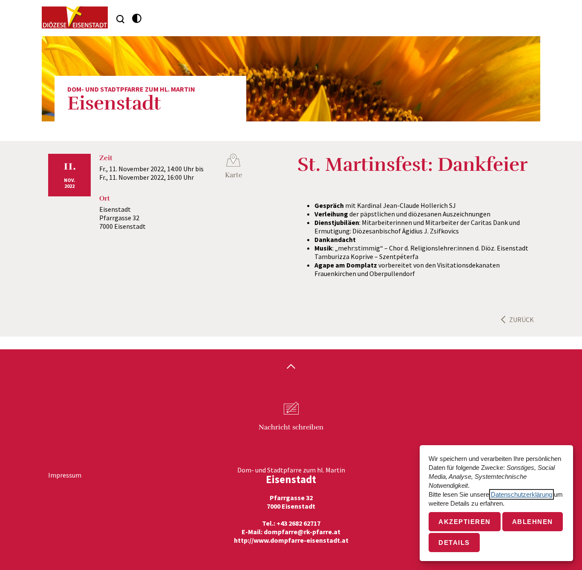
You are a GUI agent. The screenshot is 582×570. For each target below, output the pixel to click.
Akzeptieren (464, 521)
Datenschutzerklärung (521, 494)
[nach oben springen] (291, 367)
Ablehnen (532, 521)
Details (454, 542)
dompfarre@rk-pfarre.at (302, 531)
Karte (233, 175)
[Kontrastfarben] (137, 18)
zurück (521, 319)
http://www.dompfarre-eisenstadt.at (291, 540)
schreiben (291, 427)
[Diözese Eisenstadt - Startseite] (75, 17)
